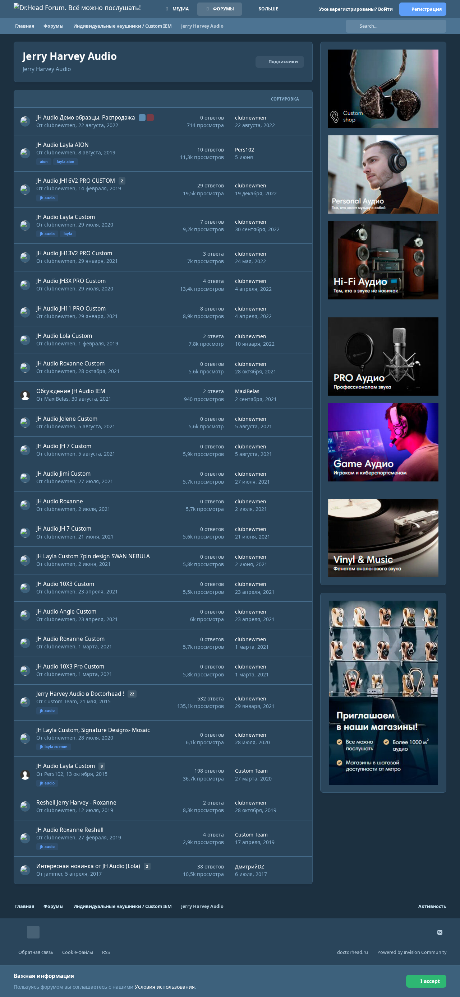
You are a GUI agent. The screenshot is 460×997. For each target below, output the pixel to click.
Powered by (411, 952)
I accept (430, 981)
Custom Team (60, 701)
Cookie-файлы (77, 952)
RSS (106, 952)
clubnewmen (59, 125)
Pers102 (244, 149)
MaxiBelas (56, 398)
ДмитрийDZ (249, 866)
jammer (53, 873)
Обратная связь (35, 952)
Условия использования (165, 986)
